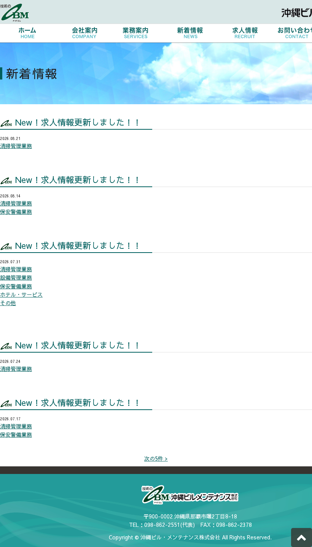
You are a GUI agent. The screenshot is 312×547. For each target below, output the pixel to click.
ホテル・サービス (21, 294)
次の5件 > (156, 458)
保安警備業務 (16, 211)
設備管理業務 (16, 277)
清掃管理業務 (16, 145)
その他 (8, 303)
